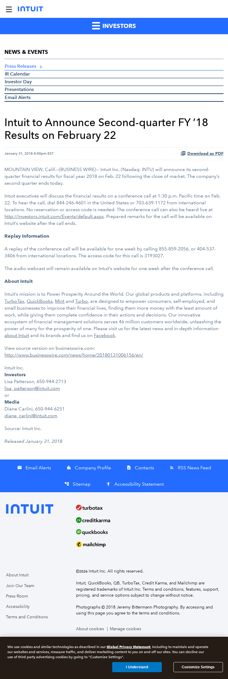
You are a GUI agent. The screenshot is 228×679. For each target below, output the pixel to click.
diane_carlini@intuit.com (30, 415)
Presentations (19, 89)
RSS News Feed (190, 468)
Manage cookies (125, 628)
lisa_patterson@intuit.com (32, 388)
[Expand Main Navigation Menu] (9, 9)
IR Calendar (17, 74)
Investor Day (18, 81)
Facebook (104, 335)
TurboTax (14, 301)
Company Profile (88, 468)
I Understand (137, 667)
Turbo (81, 301)
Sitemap (77, 484)
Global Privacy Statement (128, 646)
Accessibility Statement (135, 484)
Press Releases (20, 66)
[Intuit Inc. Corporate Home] (30, 9)
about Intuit (16, 335)
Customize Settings (198, 667)
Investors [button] (118, 25)
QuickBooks (40, 301)
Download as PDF (205, 153)
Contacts (140, 468)
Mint (59, 301)
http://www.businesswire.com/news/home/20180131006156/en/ (73, 355)
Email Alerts (18, 97)
